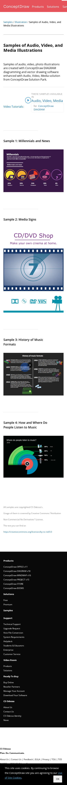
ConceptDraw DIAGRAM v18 (16, 571)
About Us (7, 707)
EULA (37, 759)
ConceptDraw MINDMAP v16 (17, 575)
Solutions (53, 7)
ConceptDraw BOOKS (13, 588)
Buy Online (8, 682)
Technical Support (12, 624)
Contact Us (8, 711)
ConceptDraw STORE (13, 583)
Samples (8, 22)
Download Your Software (15, 695)
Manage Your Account (14, 691)
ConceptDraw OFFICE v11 (15, 566)
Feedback (28, 759)
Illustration (21, 22)
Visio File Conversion (13, 632)
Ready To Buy (10, 676)
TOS (60, 759)
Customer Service (11, 654)
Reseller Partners (11, 686)
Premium (7, 604)
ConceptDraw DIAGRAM (44, 107)
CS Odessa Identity (12, 715)
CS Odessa (8, 701)
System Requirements (13, 637)
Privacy (45, 759)
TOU (54, 759)
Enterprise (8, 649)
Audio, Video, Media (47, 100)
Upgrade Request (11, 628)
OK (57, 779)
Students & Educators (13, 645)
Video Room (10, 660)
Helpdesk (7, 641)
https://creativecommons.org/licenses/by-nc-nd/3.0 (27, 531)
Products (38, 7)
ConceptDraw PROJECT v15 (16, 579)
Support (7, 618)
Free (5, 600)
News (6, 720)
